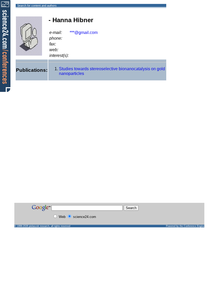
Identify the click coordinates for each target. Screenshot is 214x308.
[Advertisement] (185, 24)
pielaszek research (39, 226)
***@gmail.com (84, 32)
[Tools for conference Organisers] (5, 45)
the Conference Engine (192, 226)
